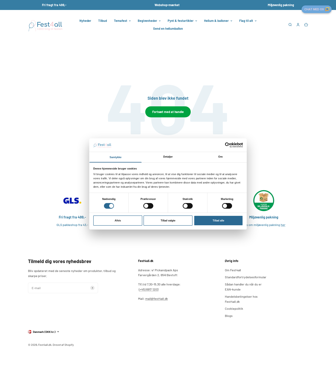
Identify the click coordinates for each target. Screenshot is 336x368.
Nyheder (85, 21)
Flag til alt (246, 21)
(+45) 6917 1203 (149, 289)
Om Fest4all (233, 270)
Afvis (118, 220)
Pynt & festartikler (181, 21)
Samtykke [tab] (116, 157)
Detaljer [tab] (168, 156)
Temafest (120, 21)
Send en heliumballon (168, 28)
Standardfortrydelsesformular (245, 277)
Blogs (229, 316)
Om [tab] (220, 156)
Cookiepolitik (234, 308)
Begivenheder (147, 21)
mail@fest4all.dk (156, 298)
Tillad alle (218, 220)
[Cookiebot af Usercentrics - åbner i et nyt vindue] (227, 145)
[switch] (148, 206)
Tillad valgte (168, 220)
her (283, 225)
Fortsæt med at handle (168, 112)
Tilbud (102, 21)
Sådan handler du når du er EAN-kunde (243, 286)
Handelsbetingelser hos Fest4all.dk (241, 299)
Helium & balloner (216, 21)
